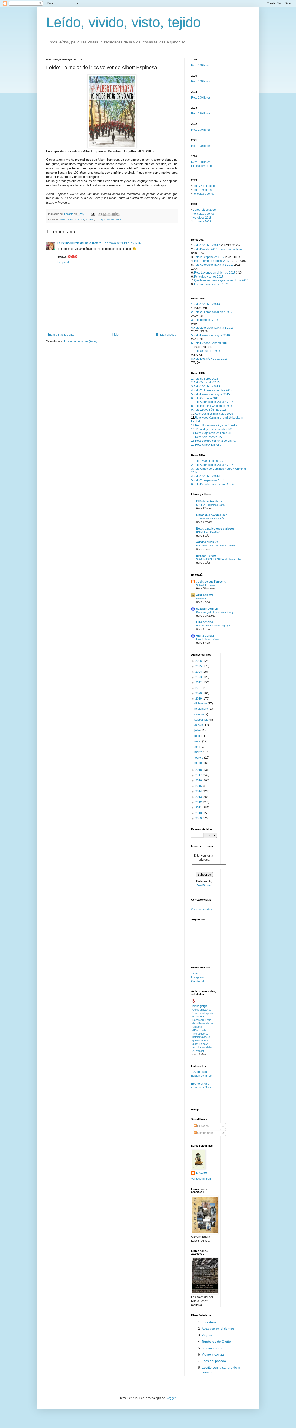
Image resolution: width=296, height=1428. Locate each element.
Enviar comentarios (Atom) (80, 341)
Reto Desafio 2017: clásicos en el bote (218, 249)
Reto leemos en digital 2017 (212, 260)
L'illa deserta (204, 622)
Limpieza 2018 (201, 221)
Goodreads (198, 981)
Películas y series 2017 (208, 276)
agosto (199, 725)
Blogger (171, 1398)
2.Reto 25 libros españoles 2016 (211, 312)
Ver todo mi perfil (201, 1178)
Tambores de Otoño (216, 1341)
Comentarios (205, 1133)
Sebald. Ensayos (205, 585)
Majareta (201, 598)
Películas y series (202, 165)
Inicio (115, 334)
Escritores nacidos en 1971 (211, 284)
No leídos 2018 (202, 217)
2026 (199, 661)
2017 (199, 775)
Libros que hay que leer (211, 515)
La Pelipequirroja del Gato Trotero (79, 243)
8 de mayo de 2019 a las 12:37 (122, 243)
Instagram (197, 977)
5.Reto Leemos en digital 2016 (210, 335)
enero (198, 763)
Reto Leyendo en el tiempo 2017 (214, 272)
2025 (199, 666)
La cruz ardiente (213, 1348)
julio (197, 730)
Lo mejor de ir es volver (109, 219)
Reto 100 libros (200, 65)
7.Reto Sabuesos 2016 (205, 350)
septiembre (201, 719)
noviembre (201, 708)
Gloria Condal (205, 635)
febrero (199, 757)
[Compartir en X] (109, 214)
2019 (62, 219)
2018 (199, 769)
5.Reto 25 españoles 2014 (208, 480)
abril (197, 746)
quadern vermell (207, 608)
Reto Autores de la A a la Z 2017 (214, 264)
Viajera (207, 1335)
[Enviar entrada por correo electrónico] (92, 214)
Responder (64, 262)
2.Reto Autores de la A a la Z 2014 (212, 464)
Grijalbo (90, 219)
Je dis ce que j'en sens (211, 581)
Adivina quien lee (207, 542)
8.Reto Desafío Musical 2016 (209, 358)
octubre (199, 714)
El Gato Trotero (206, 555)
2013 (199, 797)
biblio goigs (199, 1006)
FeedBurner (204, 885)
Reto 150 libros (200, 162)
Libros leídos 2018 (204, 209)
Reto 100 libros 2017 (207, 245)
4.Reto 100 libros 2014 (205, 476)
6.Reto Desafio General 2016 (209, 343)
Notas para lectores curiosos (215, 528)
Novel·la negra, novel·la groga (213, 625)
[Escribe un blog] (104, 214)
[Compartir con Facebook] (113, 214)
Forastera (209, 1322)
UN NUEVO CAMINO (208, 532)
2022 (199, 682)
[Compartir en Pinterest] (117, 214)
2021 (199, 688)
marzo (198, 752)
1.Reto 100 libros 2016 (205, 304)
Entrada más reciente (60, 334)
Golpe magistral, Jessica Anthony (215, 612)
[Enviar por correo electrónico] (100, 214)
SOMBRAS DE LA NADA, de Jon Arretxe (219, 559)
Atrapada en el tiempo (218, 1328)
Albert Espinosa (75, 219)
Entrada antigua (166, 334)
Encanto (201, 1172)
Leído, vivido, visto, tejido (123, 22)
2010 (199, 813)
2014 (199, 791)
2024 (199, 671)
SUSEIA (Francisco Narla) (210, 504)
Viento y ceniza (213, 1354)
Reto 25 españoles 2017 (209, 257)
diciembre (201, 703)
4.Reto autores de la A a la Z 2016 (212, 327)
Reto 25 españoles (204, 186)
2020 (199, 693)
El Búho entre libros (209, 501)
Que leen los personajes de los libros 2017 (221, 280)
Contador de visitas (201, 909)
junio (197, 735)
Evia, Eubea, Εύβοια (207, 639)
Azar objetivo (204, 595)
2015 (199, 786)
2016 (199, 780)
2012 (199, 802)
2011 (199, 807)
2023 (199, 677)
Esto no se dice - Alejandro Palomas (216, 545)
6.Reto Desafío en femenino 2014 (212, 484)
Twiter (195, 973)
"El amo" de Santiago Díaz (210, 518)
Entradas (203, 1126)
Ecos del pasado (214, 1361)
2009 (199, 818)
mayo (198, 741)
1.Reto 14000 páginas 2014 (208, 461)
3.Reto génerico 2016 (205, 319)
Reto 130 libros (200, 113)
